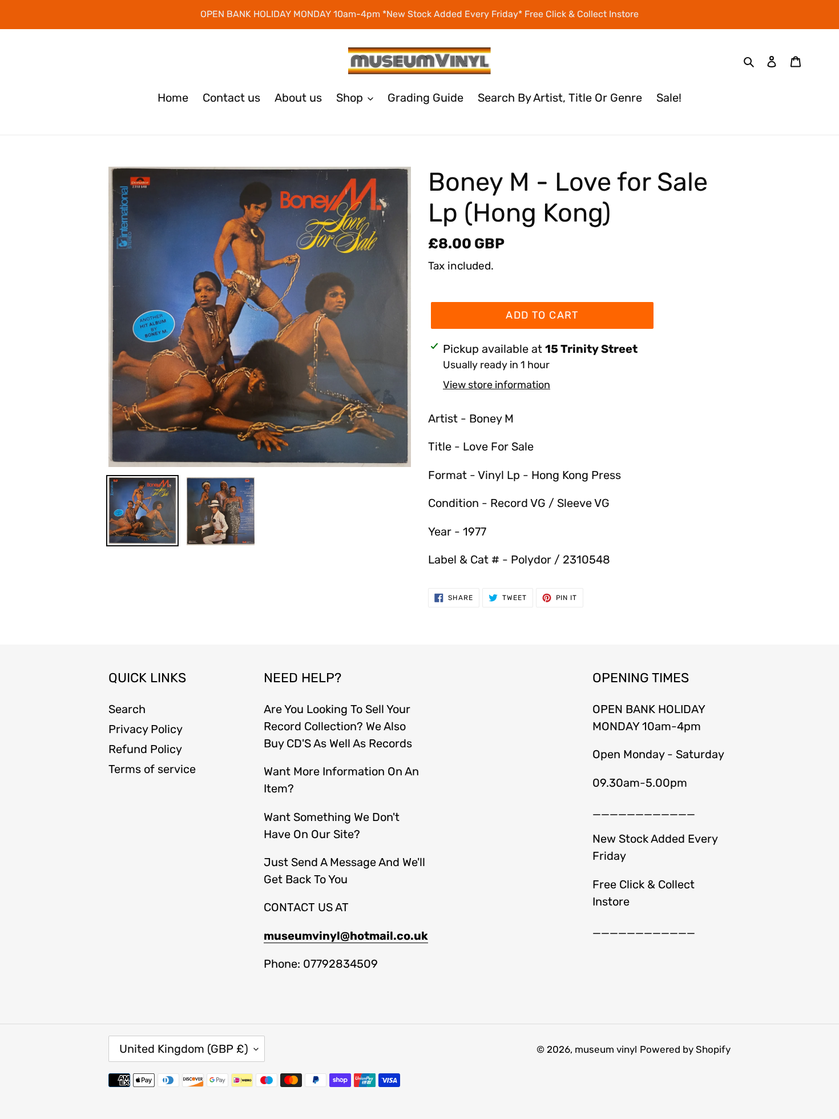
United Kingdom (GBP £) (183, 1049)
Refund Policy (145, 749)
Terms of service (152, 769)
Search (127, 709)
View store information (496, 385)
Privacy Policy (145, 729)
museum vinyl (606, 1049)
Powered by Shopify (685, 1049)
